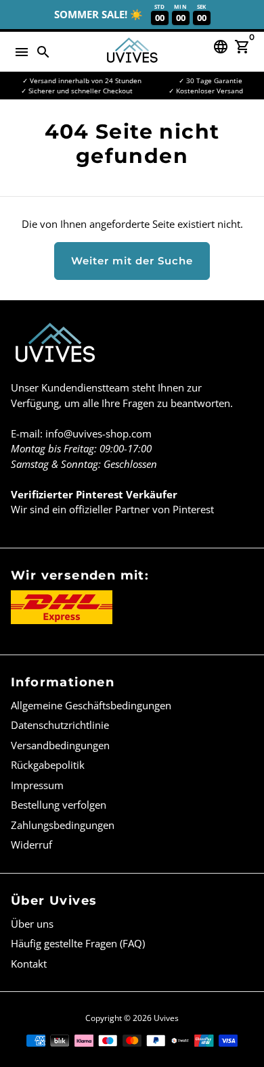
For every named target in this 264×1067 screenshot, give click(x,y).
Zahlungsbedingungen (62, 825)
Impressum (37, 785)
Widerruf (31, 844)
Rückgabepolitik (48, 765)
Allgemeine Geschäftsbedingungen (91, 705)
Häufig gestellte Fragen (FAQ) (78, 943)
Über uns (32, 923)
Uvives (166, 1018)
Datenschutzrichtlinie (60, 725)
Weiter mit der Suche (132, 260)
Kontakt (29, 963)
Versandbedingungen (60, 745)
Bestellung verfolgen (58, 804)
